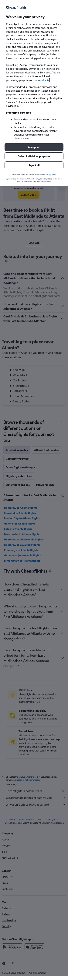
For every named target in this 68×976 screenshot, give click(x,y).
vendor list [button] (44, 80)
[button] (34, 147)
